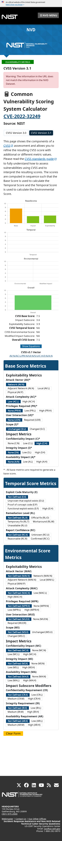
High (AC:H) (28, 401)
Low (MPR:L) (14, 609)
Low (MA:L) (13, 680)
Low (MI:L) (13, 667)
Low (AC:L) (13, 401)
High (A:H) (41, 461)
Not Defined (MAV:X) (19, 575)
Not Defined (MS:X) (18, 632)
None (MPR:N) (41, 605)
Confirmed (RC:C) (40, 538)
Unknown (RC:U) (40, 534)
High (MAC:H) (15, 596)
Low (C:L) (28, 443)
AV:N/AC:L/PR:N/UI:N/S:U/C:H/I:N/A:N (31, 355)
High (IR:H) (33, 711)
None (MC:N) (39, 650)
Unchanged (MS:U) (42, 632)
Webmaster (7, 818)
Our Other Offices (37, 818)
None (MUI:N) (40, 619)
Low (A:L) (28, 461)
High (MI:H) (28, 667)
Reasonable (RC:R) (17, 538)
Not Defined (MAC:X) (19, 592)
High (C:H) (41, 443)
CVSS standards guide (39, 159)
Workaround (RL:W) (43, 521)
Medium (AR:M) (16, 724)
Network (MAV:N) (42, 575)
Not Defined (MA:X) (18, 676)
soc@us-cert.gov (52, 828)
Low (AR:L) (37, 721)
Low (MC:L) (13, 654)
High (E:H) (47, 508)
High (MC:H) (29, 654)
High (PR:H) (45, 410)
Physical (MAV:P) (16, 583)
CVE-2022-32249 (21, 116)
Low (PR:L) (30, 410)
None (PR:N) (14, 410)
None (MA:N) (39, 676)
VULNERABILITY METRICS (17, 61)
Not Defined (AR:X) (18, 721)
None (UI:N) (14, 419)
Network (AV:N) (16, 384)
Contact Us (20, 818)
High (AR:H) (34, 724)
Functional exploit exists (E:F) (23, 508)
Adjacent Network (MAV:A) (22, 579)
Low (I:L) (26, 452)
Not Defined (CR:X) (18, 694)
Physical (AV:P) (15, 392)
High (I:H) (40, 452)
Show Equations (31, 346)
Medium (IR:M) (16, 711)
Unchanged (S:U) (17, 429)
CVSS (6, 146)
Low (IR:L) (36, 707)
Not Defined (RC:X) (18, 534)
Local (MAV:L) (47, 579)
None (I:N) (13, 452)
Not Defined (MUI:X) (19, 619)
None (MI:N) (38, 663)
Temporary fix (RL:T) (18, 521)
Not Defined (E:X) (17, 496)
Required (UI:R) (32, 419)
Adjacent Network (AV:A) (21, 388)
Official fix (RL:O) (40, 517)
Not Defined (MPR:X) (19, 605)
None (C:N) (13, 443)
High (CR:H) (34, 698)
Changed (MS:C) (16, 636)
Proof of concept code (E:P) (22, 504)
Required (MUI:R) (17, 623)
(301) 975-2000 (9, 813)
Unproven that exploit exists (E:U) (26, 500)
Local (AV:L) (44, 388)
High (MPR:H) (32, 609)
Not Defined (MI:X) (18, 663)
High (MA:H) (29, 680)
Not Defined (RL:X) (18, 517)
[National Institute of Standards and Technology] (22, 795)
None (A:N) (13, 461)
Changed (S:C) (37, 429)
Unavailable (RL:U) (17, 525)
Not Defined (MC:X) (18, 650)
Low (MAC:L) (40, 592)
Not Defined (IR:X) (17, 707)
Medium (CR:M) (16, 698)
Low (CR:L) (37, 694)
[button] (48, 15)
